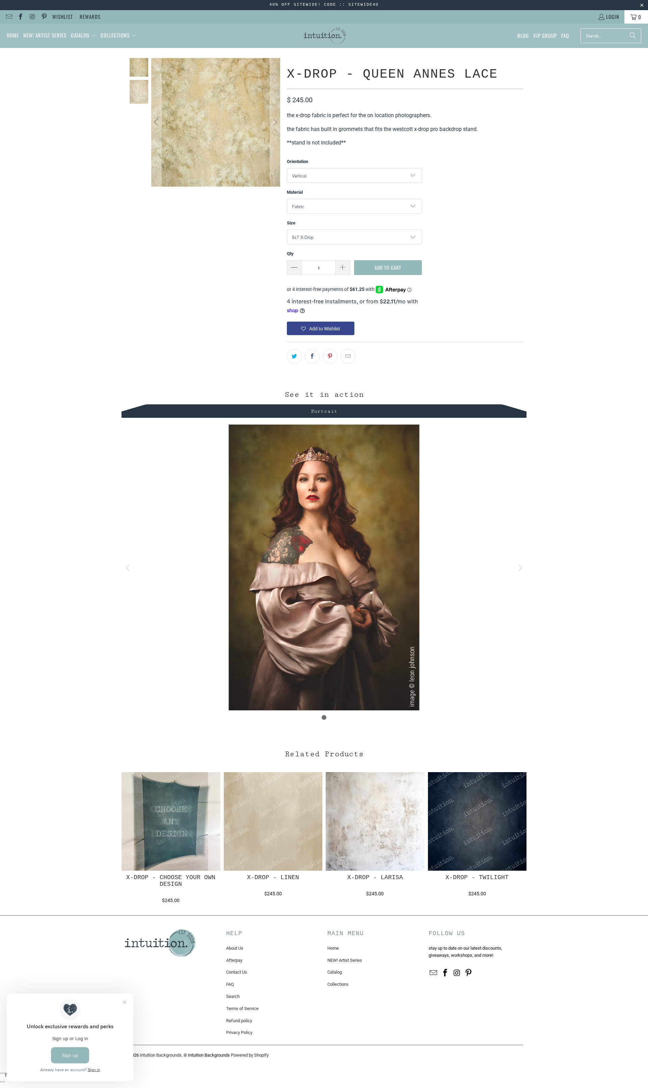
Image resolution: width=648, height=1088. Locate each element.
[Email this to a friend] (348, 356)
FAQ (230, 984)
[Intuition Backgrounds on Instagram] (31, 17)
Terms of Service (242, 1008)
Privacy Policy (239, 1032)
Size (291, 222)
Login (612, 16)
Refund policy (239, 1020)
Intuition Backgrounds (161, 1055)
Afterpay (234, 960)
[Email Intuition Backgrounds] (8, 17)
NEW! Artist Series (344, 960)
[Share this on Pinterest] (330, 356)
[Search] (632, 35)
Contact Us (236, 972)
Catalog (334, 972)
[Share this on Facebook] (312, 356)
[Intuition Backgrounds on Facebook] (20, 17)
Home (333, 948)
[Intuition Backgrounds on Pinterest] (43, 17)
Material (295, 192)
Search (233, 996)
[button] (83, 36)
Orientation (297, 161)
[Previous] (156, 122)
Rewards (90, 16)
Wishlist (62, 16)
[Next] (275, 122)
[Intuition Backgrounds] (325, 36)
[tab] (324, 410)
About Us (234, 948)
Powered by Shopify (250, 1055)
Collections (338, 984)
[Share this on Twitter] (294, 356)
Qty (290, 253)
